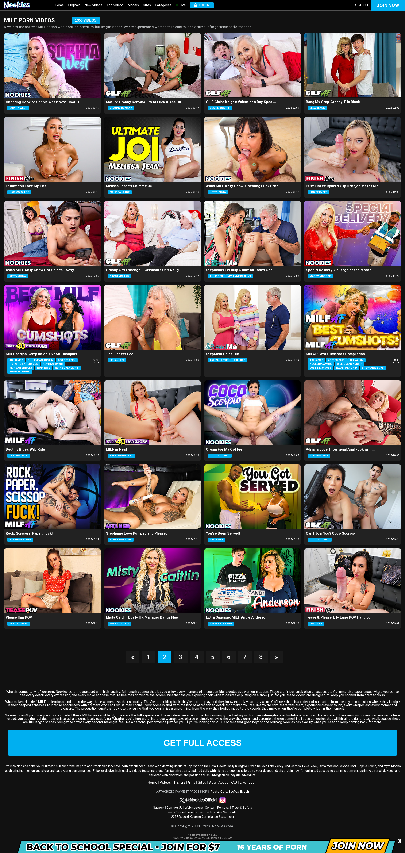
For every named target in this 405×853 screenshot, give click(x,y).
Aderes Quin (336, 360)
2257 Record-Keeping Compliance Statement (202, 817)
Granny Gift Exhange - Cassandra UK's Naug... (144, 270)
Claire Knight (220, 108)
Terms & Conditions (179, 812)
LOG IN (203, 5)
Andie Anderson (221, 623)
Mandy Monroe (320, 276)
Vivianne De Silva (239, 276)
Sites (147, 5)
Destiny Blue (18, 455)
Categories (163, 5)
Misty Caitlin (119, 623)
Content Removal (217, 808)
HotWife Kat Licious (23, 364)
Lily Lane (316, 623)
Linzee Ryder (318, 192)
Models (133, 5)
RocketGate (219, 791)
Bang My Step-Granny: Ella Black (333, 102)
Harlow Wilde (19, 192)
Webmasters (194, 808)
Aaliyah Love (219, 360)
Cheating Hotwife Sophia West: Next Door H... (44, 102)
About (223, 782)
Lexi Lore (238, 360)
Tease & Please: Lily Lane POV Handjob (338, 617)
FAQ (234, 782)
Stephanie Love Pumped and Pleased (137, 533)
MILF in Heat (116, 449)
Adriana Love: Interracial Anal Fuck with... (340, 449)
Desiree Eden (67, 360)
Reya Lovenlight (66, 367)
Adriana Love (319, 455)
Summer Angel (19, 371)
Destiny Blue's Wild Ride (25, 449)
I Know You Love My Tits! (26, 186)
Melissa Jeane (120, 192)
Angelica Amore (321, 364)
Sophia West (18, 108)
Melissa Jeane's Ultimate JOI (129, 186)
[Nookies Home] (21, 5)
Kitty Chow (218, 192)
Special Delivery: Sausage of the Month (338, 270)
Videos (165, 782)
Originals (74, 5)
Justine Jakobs (320, 367)
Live (182, 5)
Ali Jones (216, 276)
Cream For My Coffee (224, 449)
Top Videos (115, 5)
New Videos (93, 5)
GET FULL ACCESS (202, 742)
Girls (191, 782)
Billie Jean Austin (40, 360)
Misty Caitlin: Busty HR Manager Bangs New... (144, 617)
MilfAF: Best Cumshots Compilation (335, 354)
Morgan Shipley (20, 367)
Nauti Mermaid (346, 367)
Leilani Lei (117, 360)
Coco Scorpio (220, 455)
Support (158, 808)
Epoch (244, 791)
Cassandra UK (119, 276)
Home (59, 5)
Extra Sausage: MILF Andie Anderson (236, 617)
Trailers (179, 782)
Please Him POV (19, 617)
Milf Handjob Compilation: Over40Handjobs (41, 354)
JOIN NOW (388, 5)
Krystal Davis (53, 364)
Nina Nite (43, 367)
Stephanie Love (372, 367)
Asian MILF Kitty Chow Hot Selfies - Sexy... (41, 270)
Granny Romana (121, 108)
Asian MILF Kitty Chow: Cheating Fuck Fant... (243, 186)
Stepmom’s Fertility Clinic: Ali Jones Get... (240, 270)
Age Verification (228, 812)
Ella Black (317, 108)
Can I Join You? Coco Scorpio (330, 533)
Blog (212, 782)
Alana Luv (356, 360)
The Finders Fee (119, 354)
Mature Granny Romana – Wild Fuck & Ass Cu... (145, 102)
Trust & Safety (242, 808)
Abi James (16, 360)
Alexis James (18, 623)
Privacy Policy (205, 812)
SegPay (234, 791)
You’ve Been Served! (223, 533)
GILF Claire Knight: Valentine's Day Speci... (241, 102)
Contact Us (174, 808)
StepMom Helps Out (222, 354)
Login (252, 782)
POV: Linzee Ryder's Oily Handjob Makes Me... (344, 186)
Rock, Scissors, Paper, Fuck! (29, 533)
